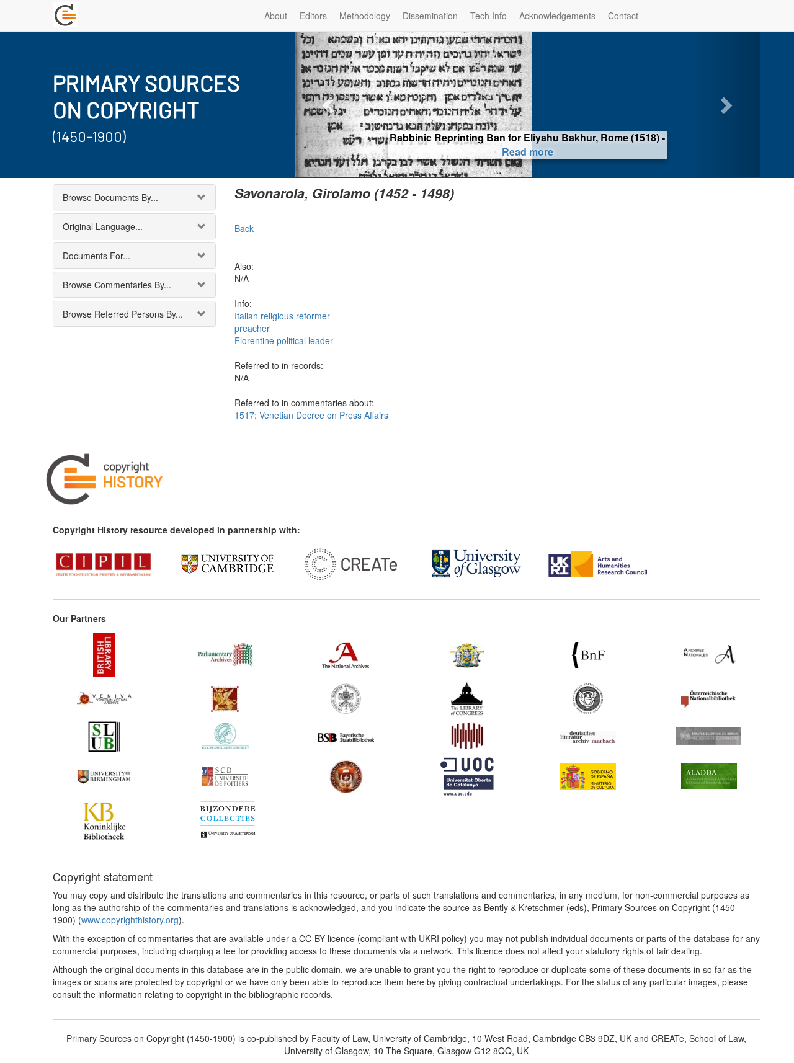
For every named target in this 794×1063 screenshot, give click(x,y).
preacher (252, 328)
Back (244, 228)
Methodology (364, 15)
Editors (313, 15)
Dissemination (430, 15)
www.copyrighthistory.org (130, 920)
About (275, 15)
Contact (623, 15)
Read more (527, 152)
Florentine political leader (283, 340)
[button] (330, 104)
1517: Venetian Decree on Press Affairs (311, 415)
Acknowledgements (557, 15)
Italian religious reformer (282, 315)
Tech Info (488, 15)
